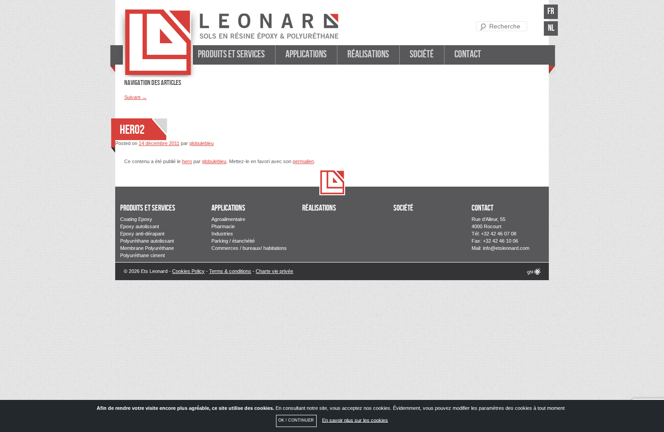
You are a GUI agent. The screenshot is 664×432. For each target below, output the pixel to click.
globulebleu (201, 143)
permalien (303, 161)
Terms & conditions (230, 271)
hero (187, 161)
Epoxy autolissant (139, 226)
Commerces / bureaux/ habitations (249, 248)
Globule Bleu (533, 271)
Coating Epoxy (136, 219)
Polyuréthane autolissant (147, 241)
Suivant (135, 97)
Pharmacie (223, 226)
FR (550, 11)
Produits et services (231, 54)
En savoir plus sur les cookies (355, 420)
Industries (222, 233)
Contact (467, 54)
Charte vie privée (274, 271)
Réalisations (368, 54)
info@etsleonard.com (506, 248)
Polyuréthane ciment (142, 255)
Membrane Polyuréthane (147, 248)
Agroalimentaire (228, 219)
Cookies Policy (188, 271)
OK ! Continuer (296, 420)
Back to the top (332, 183)
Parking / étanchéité (233, 241)
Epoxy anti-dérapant (142, 233)
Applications (306, 54)
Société (422, 54)
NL (551, 28)
